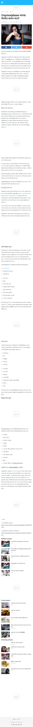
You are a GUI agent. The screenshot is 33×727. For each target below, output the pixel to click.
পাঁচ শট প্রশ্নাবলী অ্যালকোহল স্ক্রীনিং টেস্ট (19, 617)
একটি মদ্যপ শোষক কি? (15, 610)
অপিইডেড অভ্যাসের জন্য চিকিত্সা (17, 570)
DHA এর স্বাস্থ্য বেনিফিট (16, 661)
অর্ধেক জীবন (14, 471)
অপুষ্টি (5, 59)
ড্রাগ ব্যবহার (6, 11)
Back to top (16, 719)
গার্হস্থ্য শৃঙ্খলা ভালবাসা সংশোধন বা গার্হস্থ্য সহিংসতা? (21, 668)
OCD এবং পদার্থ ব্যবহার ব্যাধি (17, 642)
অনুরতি (2, 11)
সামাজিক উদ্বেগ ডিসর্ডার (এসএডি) (17, 647)
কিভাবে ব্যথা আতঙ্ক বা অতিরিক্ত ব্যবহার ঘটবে (20, 556)
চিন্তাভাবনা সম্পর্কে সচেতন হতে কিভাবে (18, 603)
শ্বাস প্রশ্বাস (6, 268)
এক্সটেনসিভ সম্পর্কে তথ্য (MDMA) (18, 632)
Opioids (11, 11)
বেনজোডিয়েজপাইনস (26, 193)
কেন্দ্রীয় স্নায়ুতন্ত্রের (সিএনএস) (11, 196)
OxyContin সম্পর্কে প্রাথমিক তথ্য (18, 563)
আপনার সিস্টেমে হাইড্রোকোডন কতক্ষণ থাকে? (19, 541)
